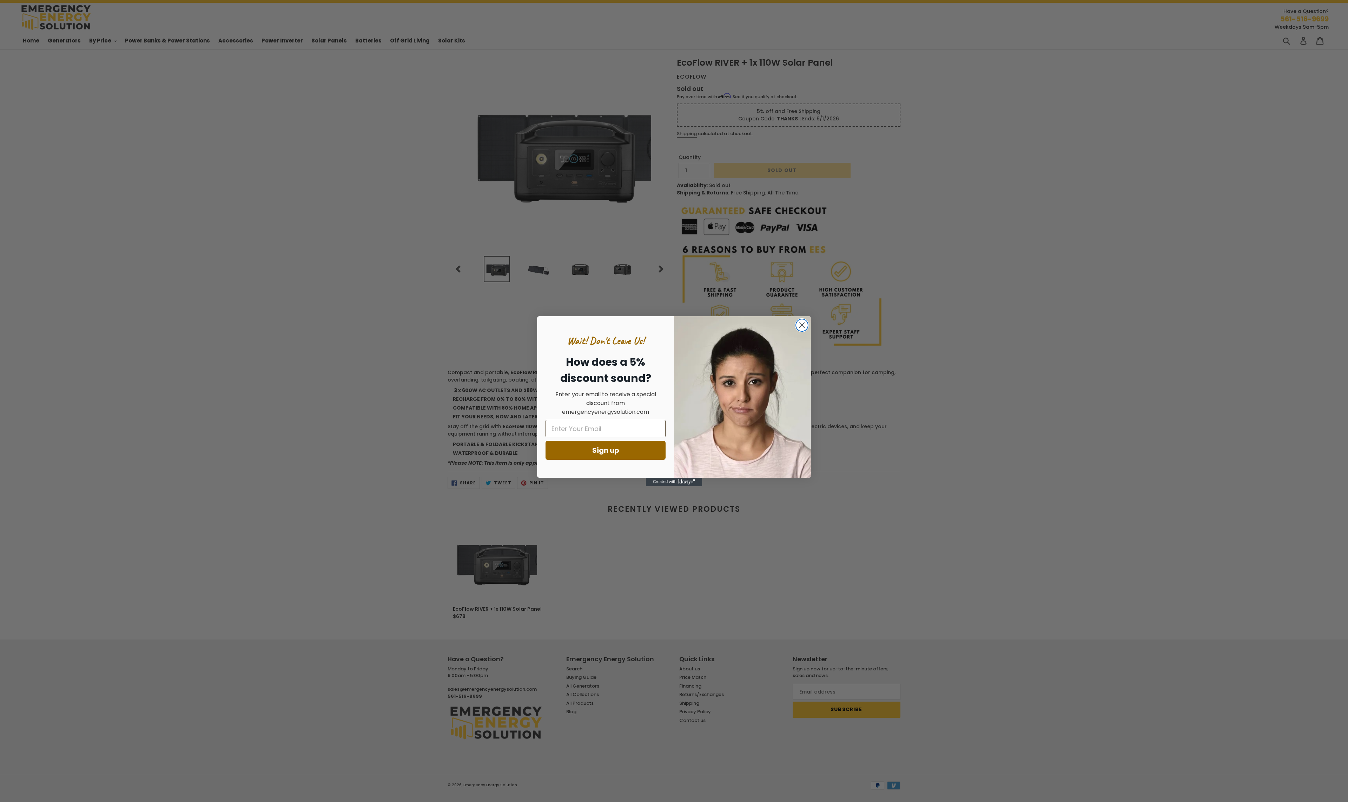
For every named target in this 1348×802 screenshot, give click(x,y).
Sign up (605, 450)
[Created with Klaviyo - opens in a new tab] (674, 482)
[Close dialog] (802, 325)
